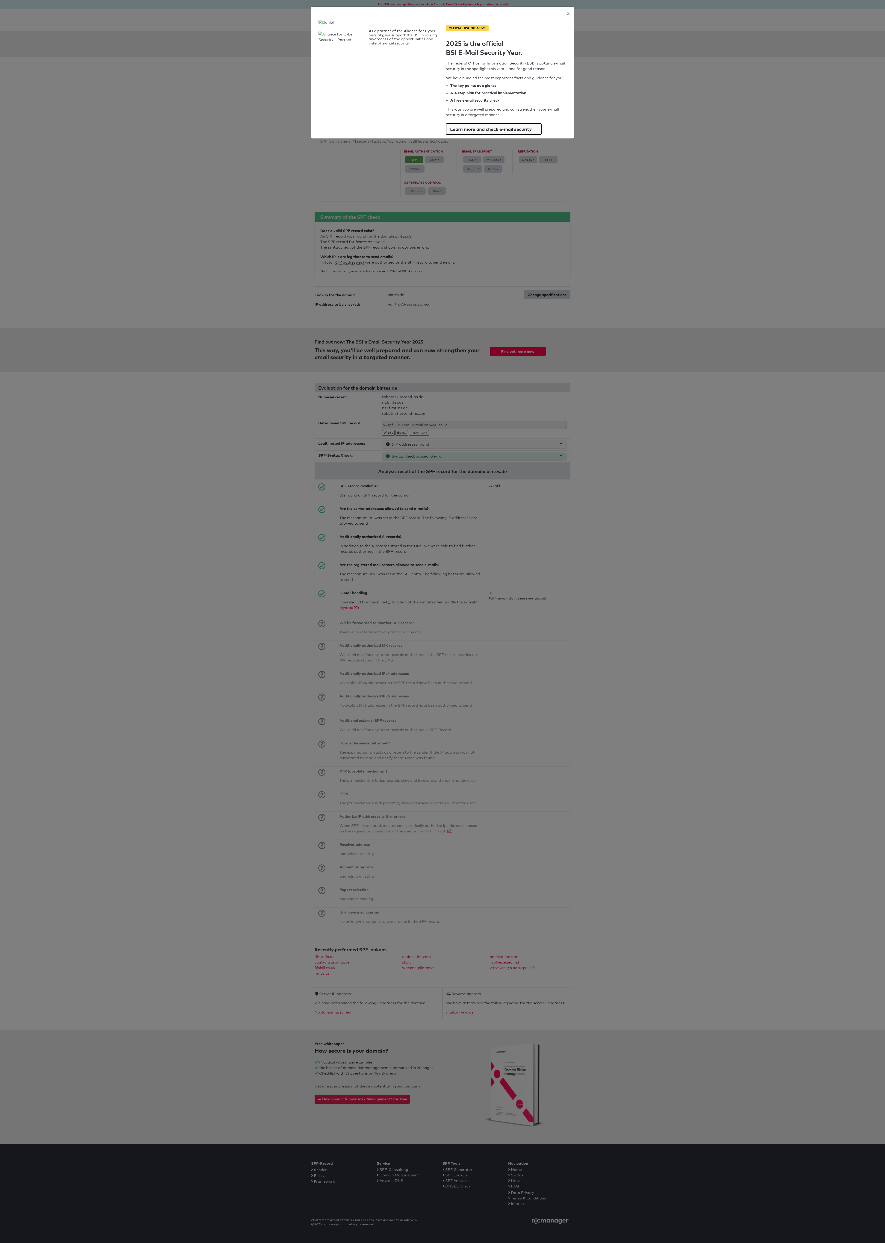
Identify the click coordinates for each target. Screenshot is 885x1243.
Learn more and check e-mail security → (493, 129)
